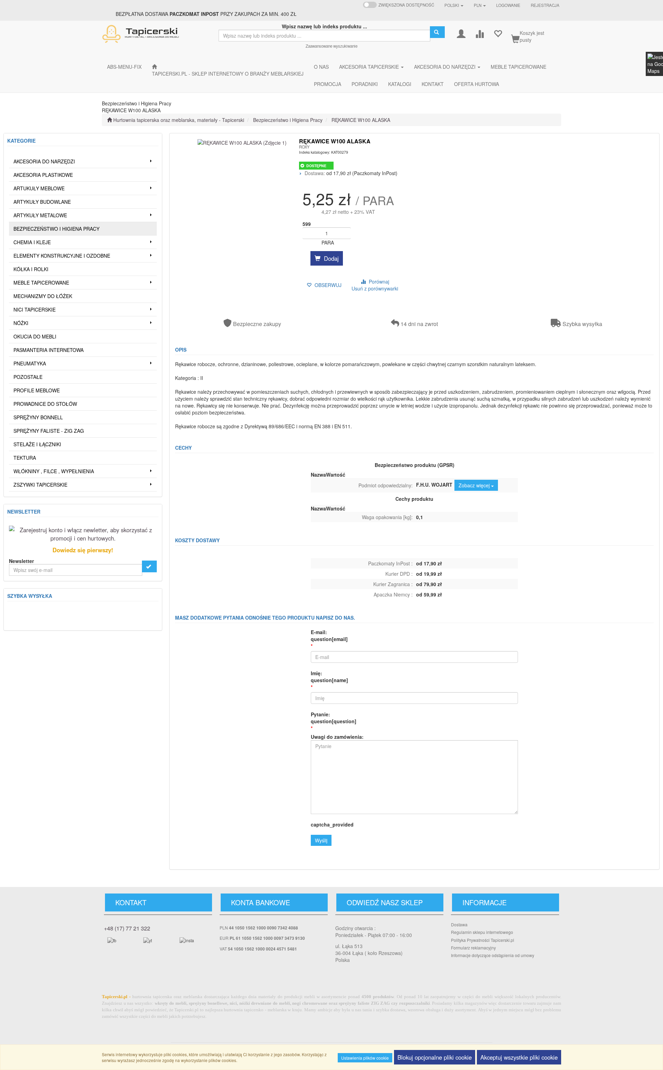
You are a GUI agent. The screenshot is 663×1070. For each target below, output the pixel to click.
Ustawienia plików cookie (365, 1058)
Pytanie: (333, 718)
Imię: (329, 677)
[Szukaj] (437, 32)
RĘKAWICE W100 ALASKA (361, 119)
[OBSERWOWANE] (498, 33)
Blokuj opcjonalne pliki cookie (434, 1057)
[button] (454, 5)
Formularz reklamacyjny (473, 947)
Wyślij (321, 840)
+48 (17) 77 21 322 (127, 928)
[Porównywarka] (479, 33)
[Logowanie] (461, 33)
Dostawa (459, 924)
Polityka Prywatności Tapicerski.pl (482, 940)
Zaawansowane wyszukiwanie (331, 46)
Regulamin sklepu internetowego (482, 932)
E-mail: (329, 635)
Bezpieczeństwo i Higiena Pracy (288, 119)
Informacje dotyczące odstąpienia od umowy (492, 955)
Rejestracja (545, 5)
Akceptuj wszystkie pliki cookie (519, 1057)
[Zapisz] (149, 566)
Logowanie (508, 5)
